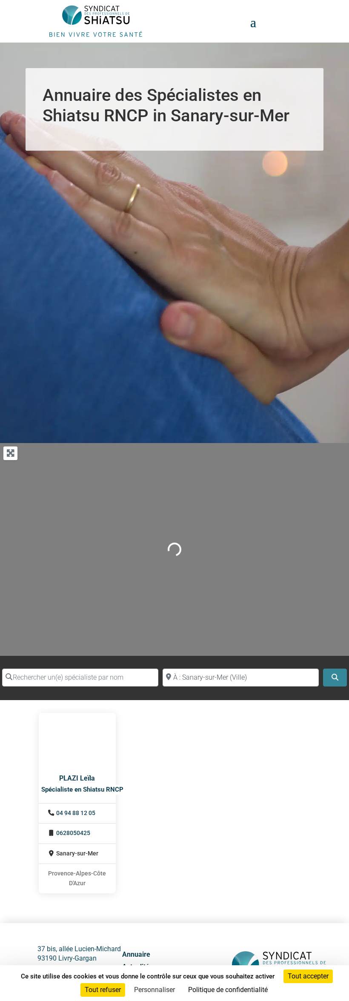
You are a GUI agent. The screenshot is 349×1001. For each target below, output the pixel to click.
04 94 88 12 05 (75, 813)
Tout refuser (103, 990)
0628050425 (73, 833)
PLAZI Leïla (77, 778)
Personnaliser (154, 990)
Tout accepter (308, 976)
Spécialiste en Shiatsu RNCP (82, 789)
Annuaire (136, 954)
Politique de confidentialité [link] (228, 990)
